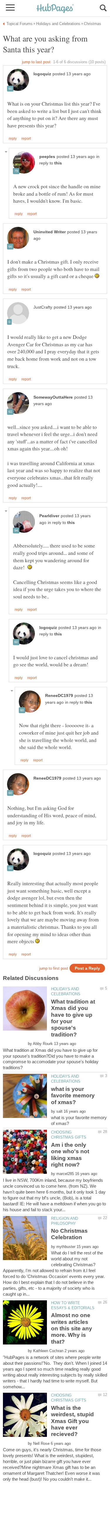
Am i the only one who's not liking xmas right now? (70, 1155)
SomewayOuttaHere (53, 397)
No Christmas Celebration (69, 1234)
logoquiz (42, 74)
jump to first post (53, 968)
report (26, 138)
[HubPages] (55, 9)
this (58, 163)
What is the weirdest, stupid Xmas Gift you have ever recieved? (72, 1421)
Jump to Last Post (36, 62)
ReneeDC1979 (59, 695)
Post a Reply (87, 968)
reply (13, 138)
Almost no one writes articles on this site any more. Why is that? (71, 1328)
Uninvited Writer (49, 232)
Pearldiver (49, 516)
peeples (47, 156)
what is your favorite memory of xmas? (73, 1095)
